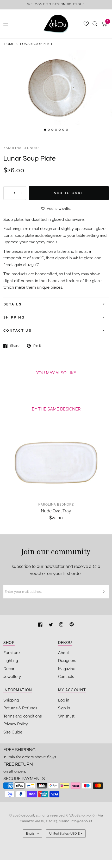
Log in (63, 700)
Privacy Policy (15, 724)
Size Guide (12, 732)
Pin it (37, 346)
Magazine (66, 668)
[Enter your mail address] (103, 592)
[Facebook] (40, 625)
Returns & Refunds (20, 708)
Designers (67, 660)
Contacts (66, 676)
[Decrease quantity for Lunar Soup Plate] (7, 193)
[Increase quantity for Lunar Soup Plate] (22, 193)
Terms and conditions (22, 716)
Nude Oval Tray (56, 510)
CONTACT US (17, 330)
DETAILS (12, 304)
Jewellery (12, 676)
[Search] (95, 23)
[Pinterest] (72, 625)
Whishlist (66, 716)
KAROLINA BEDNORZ (21, 148)
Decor (8, 668)
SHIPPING (14, 317)
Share (15, 346)
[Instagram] (61, 625)
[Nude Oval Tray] (56, 462)
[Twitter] (51, 625)
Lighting (10, 660)
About (63, 652)
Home (9, 44)
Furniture (11, 652)
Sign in (64, 708)
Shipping (11, 700)
